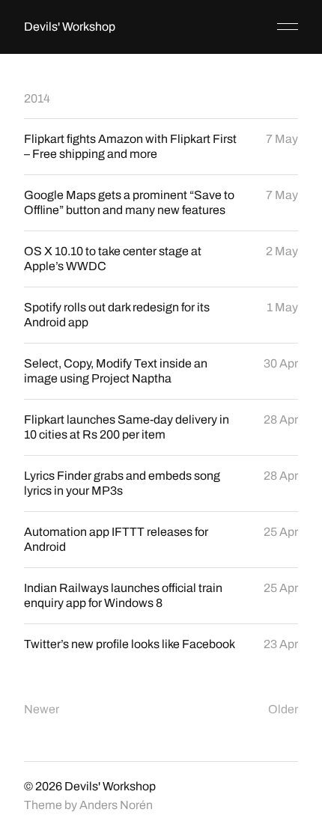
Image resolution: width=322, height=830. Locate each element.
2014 (37, 98)
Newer (41, 709)
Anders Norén (116, 805)
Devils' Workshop (69, 26)
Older (283, 709)
